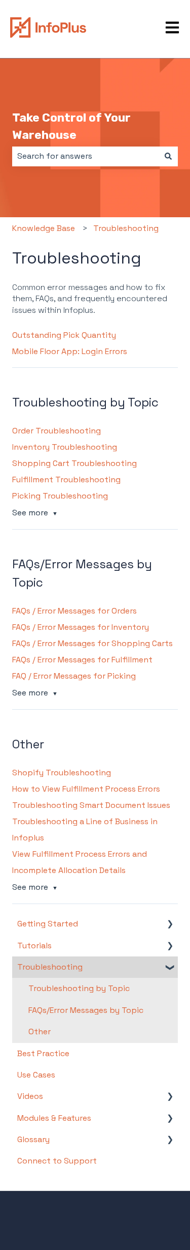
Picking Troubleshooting (60, 495)
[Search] (168, 156)
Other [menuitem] (39, 1031)
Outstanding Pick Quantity (64, 335)
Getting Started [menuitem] (47, 923)
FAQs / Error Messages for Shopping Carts (92, 643)
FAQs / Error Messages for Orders (74, 610)
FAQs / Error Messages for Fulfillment (82, 659)
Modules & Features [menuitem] (54, 1118)
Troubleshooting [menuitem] (50, 967)
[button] (170, 924)
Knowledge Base (43, 228)
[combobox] (85, 156)
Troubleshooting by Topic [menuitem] (79, 988)
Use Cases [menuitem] (36, 1074)
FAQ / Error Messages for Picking (74, 676)
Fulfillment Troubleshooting (66, 479)
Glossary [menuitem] (33, 1139)
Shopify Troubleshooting (61, 772)
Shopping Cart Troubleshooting (74, 463)
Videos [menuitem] (30, 1096)
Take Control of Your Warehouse (71, 126)
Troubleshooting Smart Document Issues (91, 805)
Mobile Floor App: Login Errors (69, 351)
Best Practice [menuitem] (43, 1053)
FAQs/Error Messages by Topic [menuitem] (85, 1010)
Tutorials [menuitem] (34, 945)
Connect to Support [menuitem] (57, 1160)
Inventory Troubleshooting (64, 447)
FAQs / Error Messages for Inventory (80, 627)
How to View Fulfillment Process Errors (86, 788)
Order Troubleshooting (56, 430)
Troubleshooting (126, 228)
